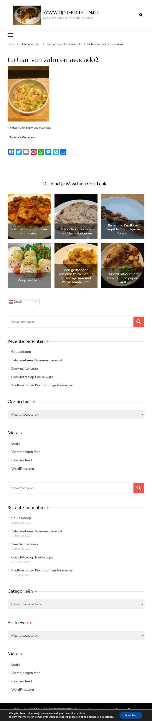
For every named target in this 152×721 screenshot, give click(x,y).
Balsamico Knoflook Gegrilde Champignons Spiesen (122, 229)
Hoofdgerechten (30, 44)
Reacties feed (21, 460)
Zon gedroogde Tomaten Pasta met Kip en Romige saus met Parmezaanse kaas (76, 276)
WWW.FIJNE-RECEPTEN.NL (71, 12)
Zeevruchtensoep (24, 368)
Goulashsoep (21, 351)
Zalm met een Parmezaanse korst (36, 360)
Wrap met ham (29, 280)
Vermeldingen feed (26, 452)
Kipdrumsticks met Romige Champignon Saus (123, 278)
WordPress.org (22, 468)
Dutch (17, 301)
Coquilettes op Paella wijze (32, 377)
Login (15, 443)
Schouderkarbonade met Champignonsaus (76, 231)
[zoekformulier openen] (140, 15)
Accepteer (131, 715)
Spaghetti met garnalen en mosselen (29, 231)
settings (109, 717)
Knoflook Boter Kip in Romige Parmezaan (42, 385)
